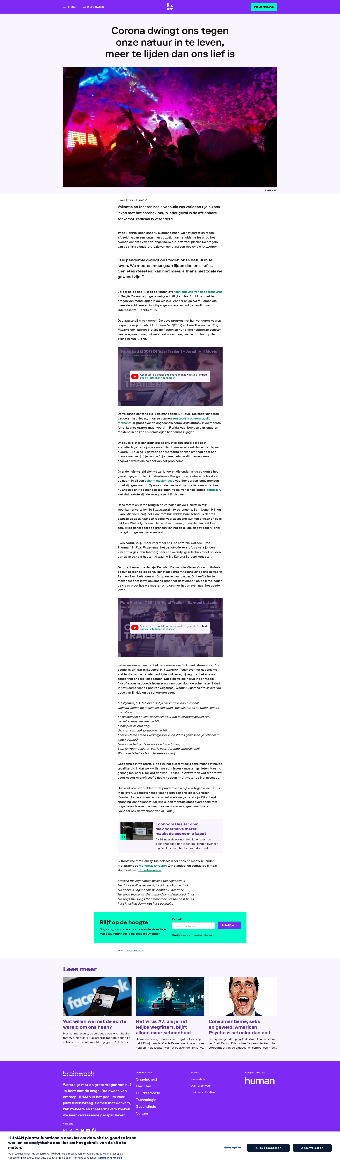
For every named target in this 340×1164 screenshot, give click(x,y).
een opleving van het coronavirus (198, 292)
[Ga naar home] (170, 6)
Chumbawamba (150, 870)
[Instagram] (65, 1130)
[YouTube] (88, 1130)
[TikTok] (71, 1130)
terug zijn (213, 490)
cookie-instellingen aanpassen (157, 377)
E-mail (177, 919)
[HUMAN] (260, 1080)
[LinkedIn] (76, 1130)
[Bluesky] (82, 1130)
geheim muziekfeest (159, 480)
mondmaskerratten (153, 865)
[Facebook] (94, 1130)
